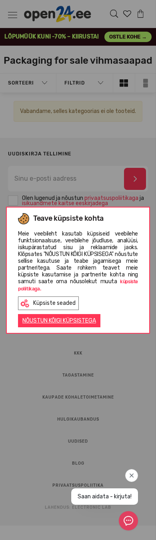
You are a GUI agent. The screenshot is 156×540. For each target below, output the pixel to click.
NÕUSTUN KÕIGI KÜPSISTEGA (59, 320)
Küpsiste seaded (54, 303)
